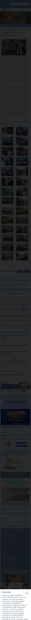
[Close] (27, 593)
